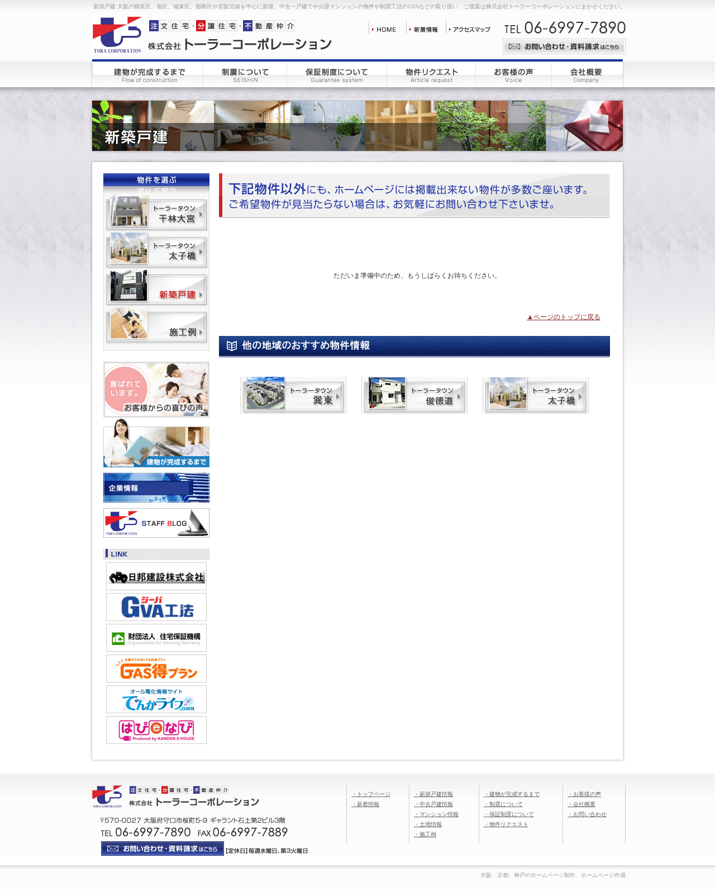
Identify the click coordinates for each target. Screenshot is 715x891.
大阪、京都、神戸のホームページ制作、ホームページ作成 (553, 875)
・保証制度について (509, 814)
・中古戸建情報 (433, 804)
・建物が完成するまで (512, 794)
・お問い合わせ (587, 814)
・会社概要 (581, 804)
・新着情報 (365, 804)
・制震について (503, 804)
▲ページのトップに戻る (563, 317)
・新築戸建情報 (433, 794)
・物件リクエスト (506, 824)
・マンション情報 (436, 814)
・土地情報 (428, 824)
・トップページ (370, 794)
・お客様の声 (584, 794)
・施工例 (425, 834)
